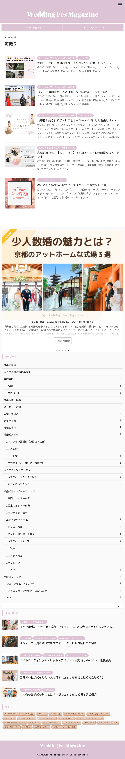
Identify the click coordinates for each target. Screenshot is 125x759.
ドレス (57, 136)
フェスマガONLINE (66, 718)
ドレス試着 (54, 132)
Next (120, 291)
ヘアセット (77, 197)
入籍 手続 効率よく (72, 722)
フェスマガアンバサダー (93, 27)
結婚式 (58, 104)
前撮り (96, 71)
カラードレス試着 (94, 128)
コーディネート (107, 189)
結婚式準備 (85, 71)
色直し (63, 128)
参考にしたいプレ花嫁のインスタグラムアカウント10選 (71, 185)
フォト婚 (62, 67)
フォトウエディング (107, 67)
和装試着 (51, 100)
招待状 (57, 197)
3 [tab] (62, 350)
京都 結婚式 (34, 722)
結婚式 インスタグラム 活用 (64, 727)
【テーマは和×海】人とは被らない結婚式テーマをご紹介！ (74, 92)
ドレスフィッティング (75, 136)
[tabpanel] (62, 288)
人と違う (95, 96)
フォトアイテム (101, 193)
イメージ (93, 189)
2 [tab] (59, 350)
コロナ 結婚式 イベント (74, 714)
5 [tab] (68, 350)
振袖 (101, 100)
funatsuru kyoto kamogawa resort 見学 (19, 714)
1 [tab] (56, 350)
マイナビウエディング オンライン (90, 718)
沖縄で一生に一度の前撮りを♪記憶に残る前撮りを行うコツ (74, 63)
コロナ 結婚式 (80, 96)
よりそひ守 (63, 169)
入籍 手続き (89, 722)
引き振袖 (86, 100)
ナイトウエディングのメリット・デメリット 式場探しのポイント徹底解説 (65, 660)
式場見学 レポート (42, 727)
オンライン (42, 714)
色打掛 (49, 104)
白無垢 (60, 100)
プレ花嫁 (82, 189)
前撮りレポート (69, 71)
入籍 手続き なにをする (108, 722)
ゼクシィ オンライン (27, 718)
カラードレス (64, 96)
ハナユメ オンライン (47, 718)
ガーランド (88, 161)
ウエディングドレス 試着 (75, 132)
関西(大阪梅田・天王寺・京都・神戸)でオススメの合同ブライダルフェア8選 (67, 627)
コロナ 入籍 (55, 714)
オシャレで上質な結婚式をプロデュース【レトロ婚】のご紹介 (58, 643)
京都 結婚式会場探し (51, 722)
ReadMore (62, 340)
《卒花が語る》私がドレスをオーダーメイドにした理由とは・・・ (78, 120)
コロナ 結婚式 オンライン (98, 714)
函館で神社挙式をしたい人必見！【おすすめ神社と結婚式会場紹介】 (62, 677)
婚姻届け (27, 727)
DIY (57, 124)
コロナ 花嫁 (9, 718)
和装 (95, 100)
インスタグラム (67, 189)
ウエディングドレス (99, 136)
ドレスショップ (71, 104)
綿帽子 (44, 165)
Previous (5, 291)
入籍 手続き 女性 (12, 727)
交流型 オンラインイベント (15, 722)
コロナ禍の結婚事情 (32, 27)
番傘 (102, 161)
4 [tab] (65, 350)
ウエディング (73, 100)
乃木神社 (67, 161)
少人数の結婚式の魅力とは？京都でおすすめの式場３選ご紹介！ (62, 322)
